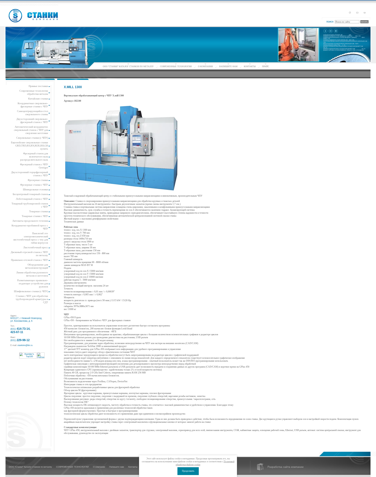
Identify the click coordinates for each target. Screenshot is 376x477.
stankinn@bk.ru (25, 345)
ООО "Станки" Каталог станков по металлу (128, 66)
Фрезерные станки (38, 180)
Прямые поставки (38, 86)
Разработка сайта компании (286, 466)
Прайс (265, 66)
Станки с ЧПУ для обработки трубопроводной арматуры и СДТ (32, 299)
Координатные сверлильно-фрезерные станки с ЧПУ (33, 105)
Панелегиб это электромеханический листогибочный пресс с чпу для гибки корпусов (30, 238)
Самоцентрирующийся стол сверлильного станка (32, 113)
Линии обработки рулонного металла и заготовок (32, 274)
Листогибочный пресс (35, 247)
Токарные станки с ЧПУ (35, 216)
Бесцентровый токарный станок (30, 194)
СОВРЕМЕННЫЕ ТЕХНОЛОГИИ (176, 66)
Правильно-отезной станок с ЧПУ (29, 259)
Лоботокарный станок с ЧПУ (32, 198)
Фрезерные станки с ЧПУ (34, 184)
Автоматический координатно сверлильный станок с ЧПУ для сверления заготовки (31, 130)
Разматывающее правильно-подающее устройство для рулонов (32, 283)
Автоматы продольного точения (30, 220)
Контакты (250, 66)
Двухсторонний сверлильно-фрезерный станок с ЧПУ (32, 120)
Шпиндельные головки (35, 189)
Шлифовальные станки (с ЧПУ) (31, 291)
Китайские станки (38, 98)
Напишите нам (228, 66)
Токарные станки (38, 211)
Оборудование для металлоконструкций (36, 266)
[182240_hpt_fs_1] (121, 148)
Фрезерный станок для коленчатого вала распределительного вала (34, 156)
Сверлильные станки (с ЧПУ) (32, 137)
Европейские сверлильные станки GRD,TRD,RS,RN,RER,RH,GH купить (29, 145)
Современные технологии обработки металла (33, 92)
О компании (205, 66)
